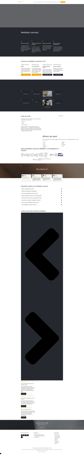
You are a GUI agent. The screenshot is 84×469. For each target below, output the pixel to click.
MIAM (28, 127)
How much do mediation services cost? (30, 202)
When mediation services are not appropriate (31, 195)
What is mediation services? (28, 188)
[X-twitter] (22, 435)
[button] (62, 2)
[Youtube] (22, 437)
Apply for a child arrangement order (26, 409)
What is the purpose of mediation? (29, 191)
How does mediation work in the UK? (30, 193)
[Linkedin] (26, 435)
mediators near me (45, 140)
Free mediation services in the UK (29, 204)
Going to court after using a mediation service (32, 197)
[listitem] (42, 424)
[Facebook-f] (24, 435)
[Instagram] (28, 435)
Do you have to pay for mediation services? (31, 200)
